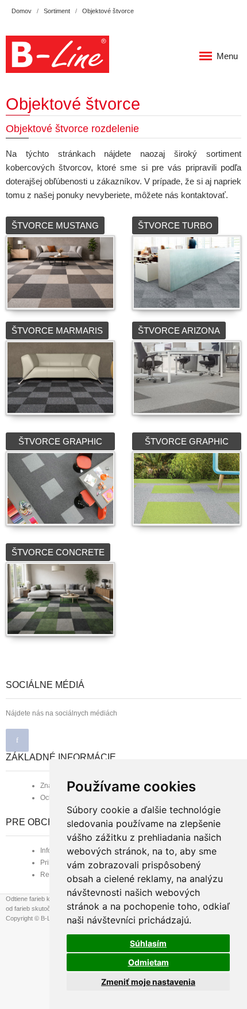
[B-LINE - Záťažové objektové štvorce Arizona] (187, 376)
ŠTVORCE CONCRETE (58, 552)
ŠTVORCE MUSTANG (55, 225)
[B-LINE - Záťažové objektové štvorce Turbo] (187, 271)
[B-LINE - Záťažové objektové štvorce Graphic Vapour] (187, 487)
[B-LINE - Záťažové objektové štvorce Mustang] (60, 271)
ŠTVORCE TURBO (175, 225)
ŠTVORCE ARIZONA (179, 330)
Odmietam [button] (148, 962)
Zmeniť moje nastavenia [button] (148, 982)
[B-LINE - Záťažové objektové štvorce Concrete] (60, 598)
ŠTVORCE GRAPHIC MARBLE (60, 443)
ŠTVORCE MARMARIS (57, 330)
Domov (21, 10)
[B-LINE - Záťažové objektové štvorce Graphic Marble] (60, 487)
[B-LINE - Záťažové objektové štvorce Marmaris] (60, 376)
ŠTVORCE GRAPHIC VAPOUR (187, 443)
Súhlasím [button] (148, 943)
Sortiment (57, 10)
